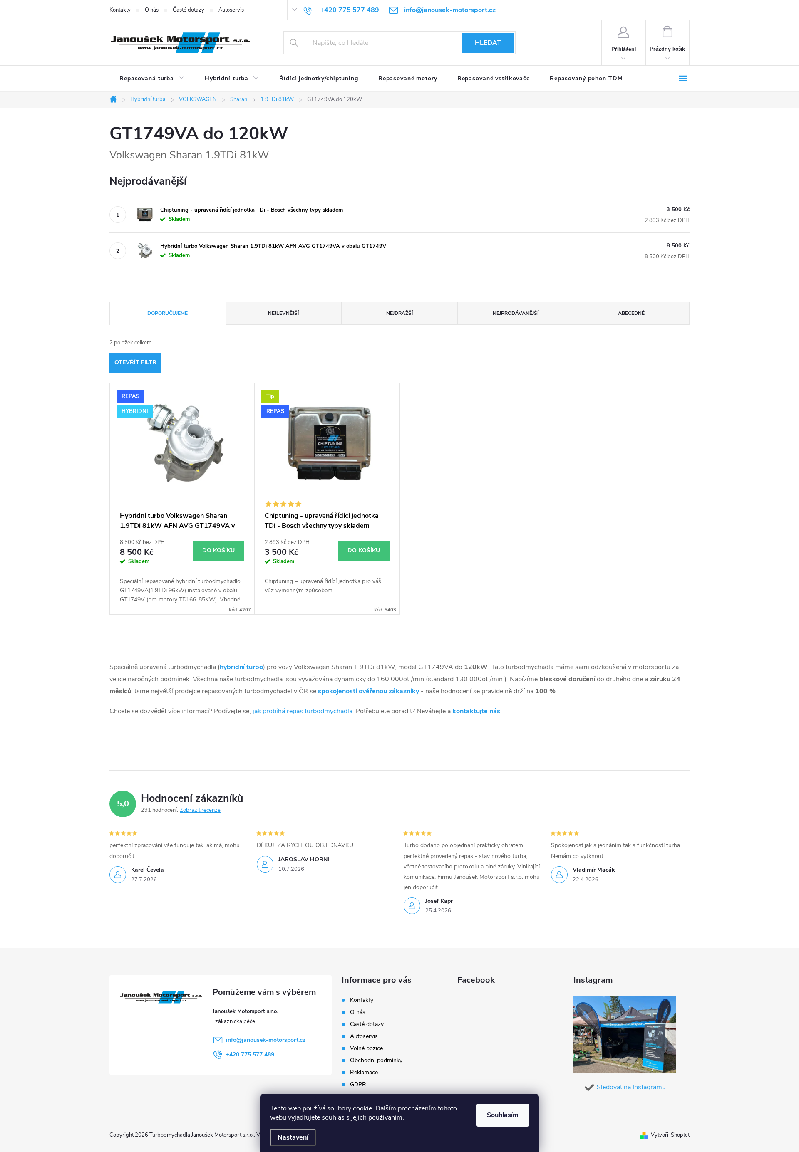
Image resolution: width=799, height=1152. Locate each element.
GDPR (358, 1084)
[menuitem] (152, 78)
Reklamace (364, 1072)
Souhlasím (503, 1115)
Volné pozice (366, 1048)
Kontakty (120, 10)
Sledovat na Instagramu (631, 1087)
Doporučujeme (167, 313)
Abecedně (631, 313)
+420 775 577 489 (250, 1054)
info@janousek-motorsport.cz (265, 1040)
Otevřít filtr (135, 362)
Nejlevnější (283, 313)
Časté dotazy (188, 10)
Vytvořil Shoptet (670, 1135)
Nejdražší (399, 313)
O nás (152, 10)
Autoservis (231, 10)
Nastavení (293, 1137)
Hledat (488, 42)
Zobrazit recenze (200, 810)
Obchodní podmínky (376, 1060)
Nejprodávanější (515, 313)
